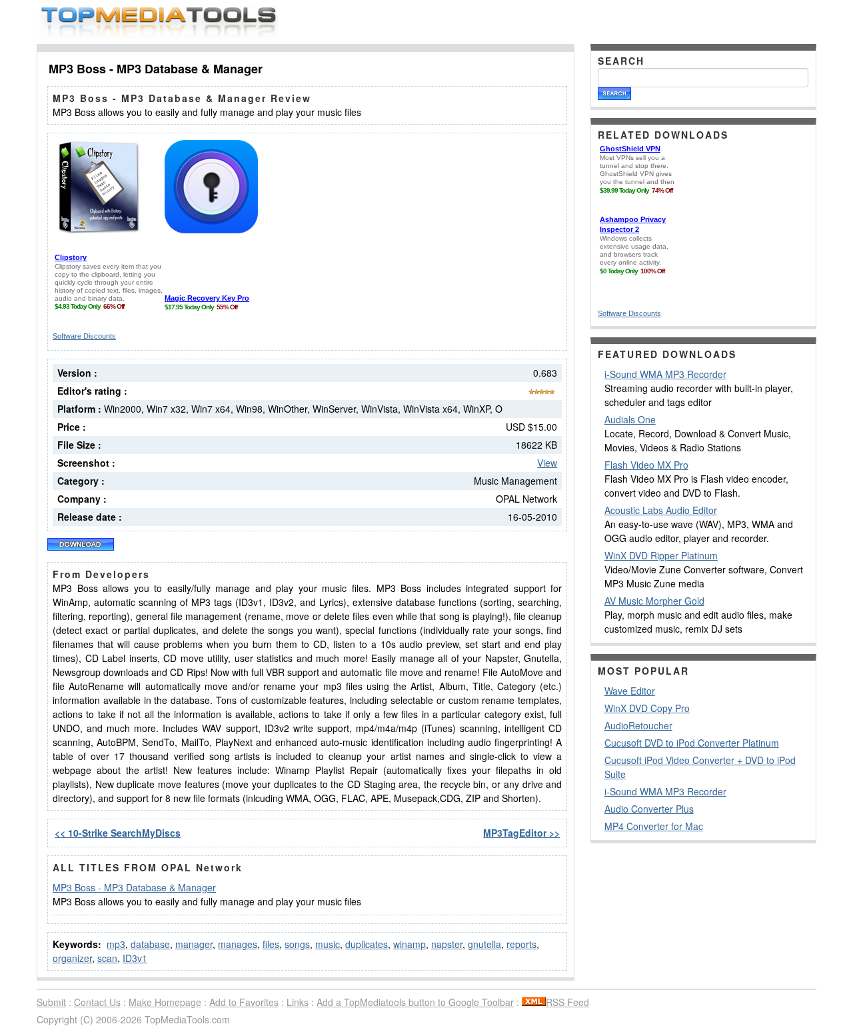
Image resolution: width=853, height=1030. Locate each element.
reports (521, 944)
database (150, 944)
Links (298, 1002)
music (327, 944)
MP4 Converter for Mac (653, 826)
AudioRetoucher (638, 725)
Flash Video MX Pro (646, 464)
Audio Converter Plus (649, 808)
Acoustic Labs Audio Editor (660, 510)
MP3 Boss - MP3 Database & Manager (134, 887)
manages (237, 944)
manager (194, 944)
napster (446, 944)
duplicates (366, 944)
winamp (409, 944)
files (271, 944)
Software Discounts (84, 336)
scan (107, 958)
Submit (51, 1002)
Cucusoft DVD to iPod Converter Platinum (691, 742)
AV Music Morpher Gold (654, 600)
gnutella (484, 944)
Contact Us (97, 1002)
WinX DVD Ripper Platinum (661, 555)
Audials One (630, 419)
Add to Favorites (244, 1002)
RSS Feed (567, 1002)
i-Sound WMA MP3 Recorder (665, 374)
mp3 (116, 944)
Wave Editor (629, 690)
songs (297, 944)
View (547, 462)
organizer (72, 958)
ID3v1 (135, 958)
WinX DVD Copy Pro (647, 708)
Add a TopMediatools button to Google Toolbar (415, 1002)
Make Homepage (165, 1002)
